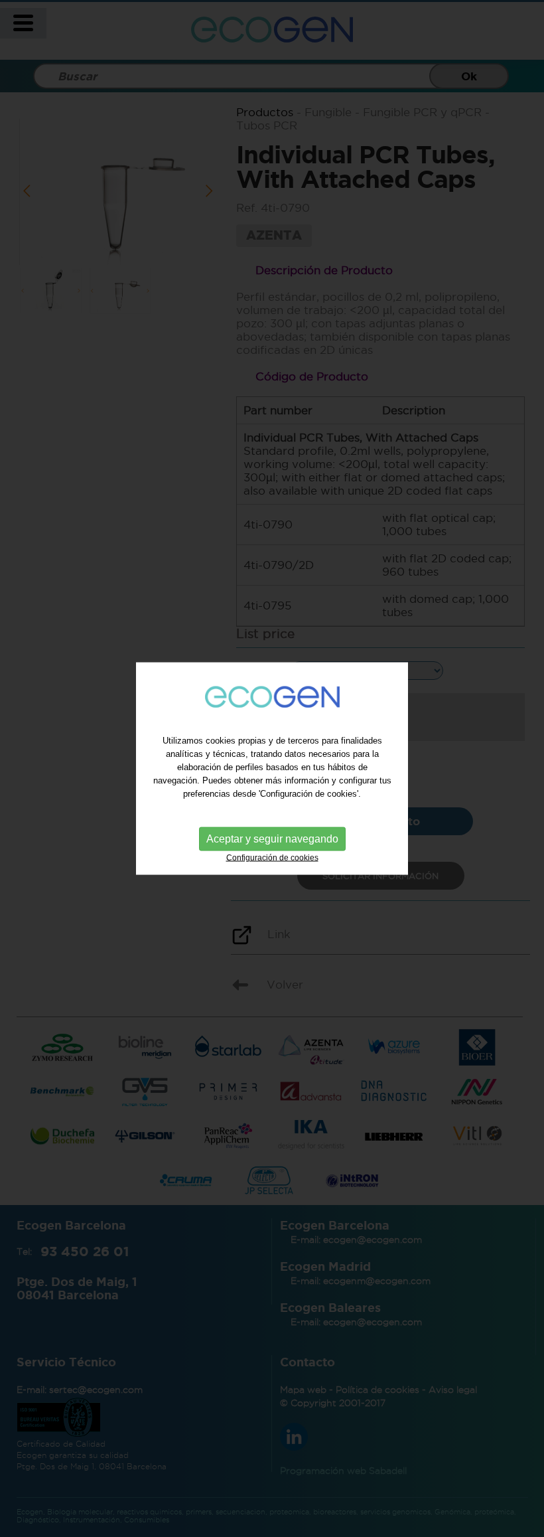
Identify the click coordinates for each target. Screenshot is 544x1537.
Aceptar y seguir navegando (272, 839)
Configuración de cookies (272, 857)
